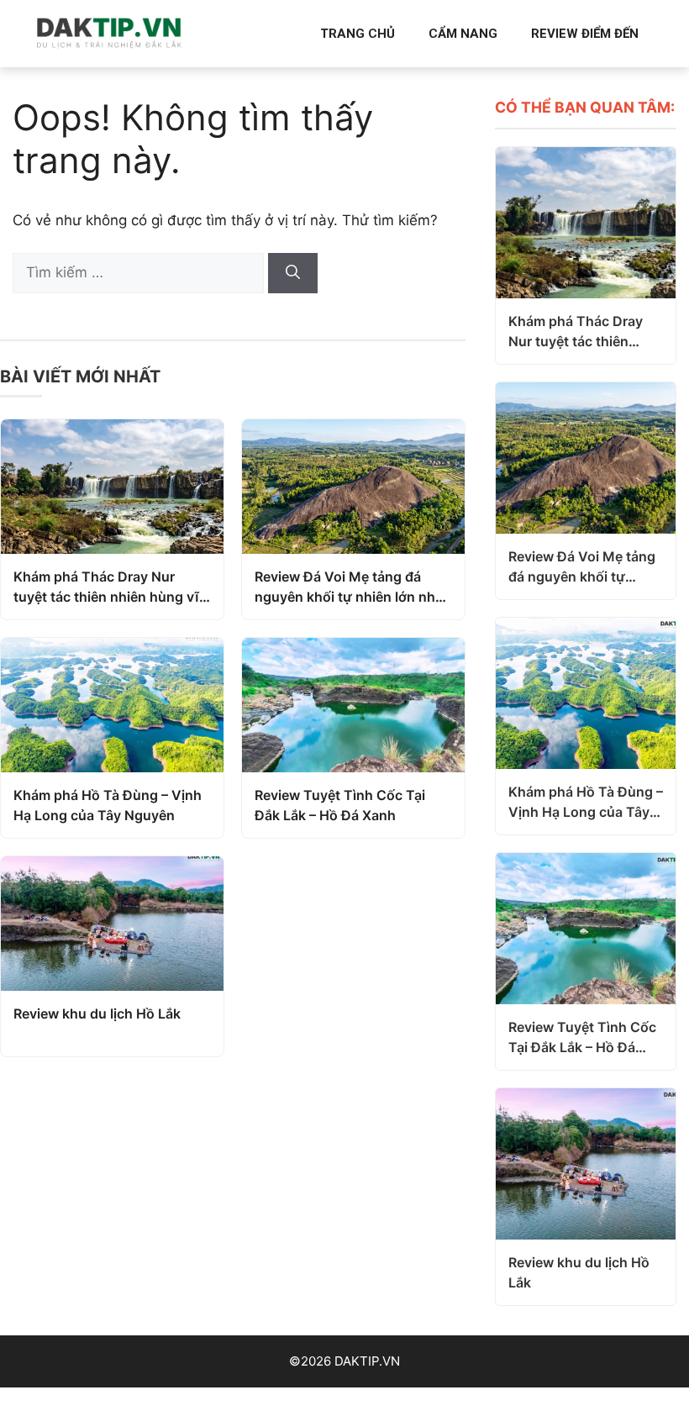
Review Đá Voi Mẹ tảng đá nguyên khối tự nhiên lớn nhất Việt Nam (351, 587)
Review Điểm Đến (585, 33)
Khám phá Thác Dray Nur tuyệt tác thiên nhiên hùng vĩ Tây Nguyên (106, 587)
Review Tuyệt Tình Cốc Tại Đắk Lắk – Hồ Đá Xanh (340, 805)
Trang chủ (357, 33)
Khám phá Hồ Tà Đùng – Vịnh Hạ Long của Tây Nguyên (107, 805)
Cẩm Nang (463, 33)
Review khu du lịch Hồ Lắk (97, 1013)
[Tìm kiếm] (293, 273)
